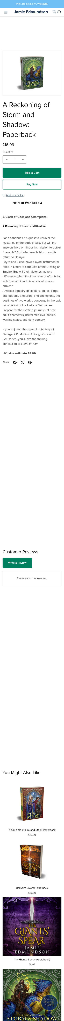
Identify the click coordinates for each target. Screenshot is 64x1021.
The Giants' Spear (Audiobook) (32, 959)
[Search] (54, 11)
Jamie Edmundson (31, 11)
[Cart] (60, 11)
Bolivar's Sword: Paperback (32, 888)
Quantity (8, 152)
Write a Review (17, 563)
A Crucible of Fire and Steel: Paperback (32, 830)
